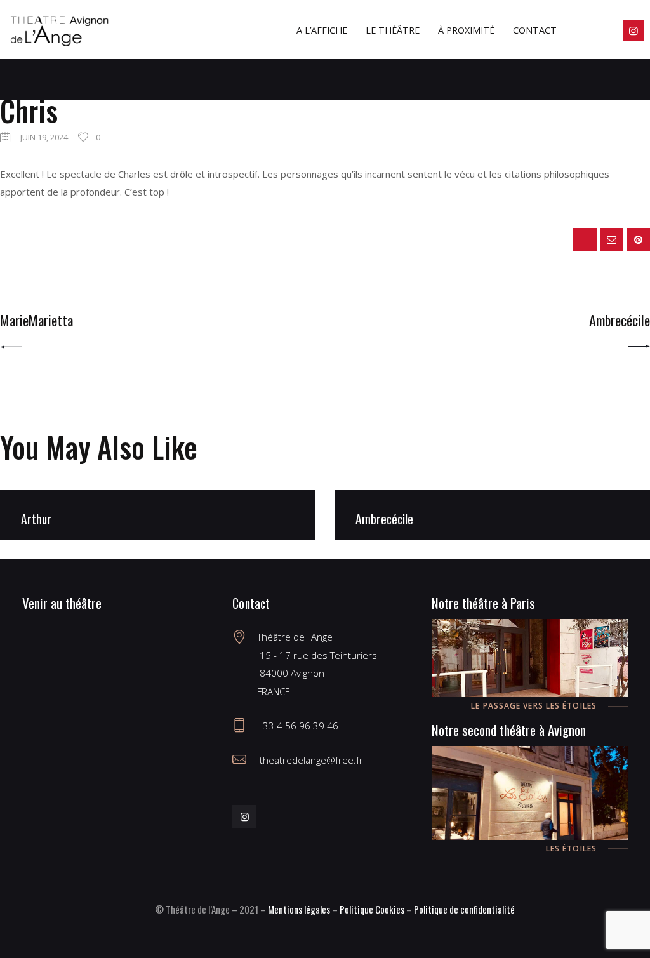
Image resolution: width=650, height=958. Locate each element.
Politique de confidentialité (464, 909)
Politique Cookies (372, 909)
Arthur (36, 519)
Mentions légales (299, 909)
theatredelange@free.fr (310, 760)
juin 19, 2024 (44, 137)
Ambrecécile (384, 519)
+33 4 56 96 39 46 (297, 725)
